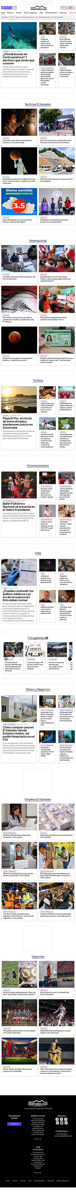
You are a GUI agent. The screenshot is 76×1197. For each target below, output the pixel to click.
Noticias (10, 13)
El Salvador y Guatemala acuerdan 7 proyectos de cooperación (54, 221)
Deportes (63, 13)
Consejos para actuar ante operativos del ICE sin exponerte (19, 278)
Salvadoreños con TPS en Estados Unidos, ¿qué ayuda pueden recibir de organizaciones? (55, 279)
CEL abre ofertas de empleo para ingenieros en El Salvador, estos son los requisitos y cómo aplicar (18, 916)
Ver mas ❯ (37, 1139)
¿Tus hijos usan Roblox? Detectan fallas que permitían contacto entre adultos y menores (66, 613)
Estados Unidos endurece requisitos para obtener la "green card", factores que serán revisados (56, 360)
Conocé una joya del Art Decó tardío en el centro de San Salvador (35, 665)
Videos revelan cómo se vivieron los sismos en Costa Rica (66, 73)
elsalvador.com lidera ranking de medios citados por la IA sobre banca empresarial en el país (47, 718)
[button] (70, 659)
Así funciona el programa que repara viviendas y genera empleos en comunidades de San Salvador (66, 753)
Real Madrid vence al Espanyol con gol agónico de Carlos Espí (55, 1032)
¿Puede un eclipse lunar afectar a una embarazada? (46, 579)
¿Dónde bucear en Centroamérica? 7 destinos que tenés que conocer (18, 58)
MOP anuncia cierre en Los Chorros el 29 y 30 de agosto (56, 180)
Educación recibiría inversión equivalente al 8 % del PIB (56, 836)
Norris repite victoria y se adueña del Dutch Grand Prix (54, 993)
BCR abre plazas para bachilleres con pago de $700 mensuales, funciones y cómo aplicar (55, 875)
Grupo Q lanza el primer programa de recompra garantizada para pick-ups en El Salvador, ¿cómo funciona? (47, 77)
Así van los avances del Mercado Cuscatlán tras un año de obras (56, 665)
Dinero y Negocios (63, 1181)
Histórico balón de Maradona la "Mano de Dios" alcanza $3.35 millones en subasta (19, 993)
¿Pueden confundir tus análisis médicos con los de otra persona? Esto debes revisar (18, 595)
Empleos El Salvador (29, 17)
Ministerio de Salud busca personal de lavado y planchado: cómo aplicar (18, 874)
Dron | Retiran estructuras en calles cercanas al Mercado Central (66, 43)
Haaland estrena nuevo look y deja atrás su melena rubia (47, 610)
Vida (41, 13)
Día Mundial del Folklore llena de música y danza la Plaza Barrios (66, 406)
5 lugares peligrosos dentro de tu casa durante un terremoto (47, 43)
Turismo (19, 13)
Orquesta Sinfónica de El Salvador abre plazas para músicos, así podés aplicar (55, 915)
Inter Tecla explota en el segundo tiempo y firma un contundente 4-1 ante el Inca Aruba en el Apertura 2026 (56, 1071)
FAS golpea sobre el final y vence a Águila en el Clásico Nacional (19, 1032)
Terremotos (5, 17)
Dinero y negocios (30, 13)
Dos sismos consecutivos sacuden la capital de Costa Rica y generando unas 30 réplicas (18, 319)
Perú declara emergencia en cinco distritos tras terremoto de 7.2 (53, 318)
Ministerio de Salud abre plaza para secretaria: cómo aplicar (17, 836)
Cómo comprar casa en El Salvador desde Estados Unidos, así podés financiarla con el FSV (19, 733)
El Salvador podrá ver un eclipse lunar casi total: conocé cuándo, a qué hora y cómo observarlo (19, 181)
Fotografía (9, 659)
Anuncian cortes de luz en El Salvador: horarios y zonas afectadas (17, 141)
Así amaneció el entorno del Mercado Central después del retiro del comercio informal (13, 666)
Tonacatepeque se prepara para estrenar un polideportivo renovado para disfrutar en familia (66, 440)
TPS (12, 17)
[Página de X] (61, 1120)
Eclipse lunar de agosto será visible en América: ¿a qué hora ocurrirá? (18, 359)
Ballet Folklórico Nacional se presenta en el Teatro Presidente (19, 506)
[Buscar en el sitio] (15, 7)
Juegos (18, 17)
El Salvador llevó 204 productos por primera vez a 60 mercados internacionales (66, 716)
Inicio (3, 12)
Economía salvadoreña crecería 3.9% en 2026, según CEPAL (47, 751)
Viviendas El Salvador (44, 17)
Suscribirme (14, 1124)
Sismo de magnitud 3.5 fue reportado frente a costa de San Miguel (17, 221)
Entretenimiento (51, 13)
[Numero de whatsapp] (57, 1124)
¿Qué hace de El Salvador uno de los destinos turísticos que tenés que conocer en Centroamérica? (47, 440)
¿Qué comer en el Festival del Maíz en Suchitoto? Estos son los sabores (47, 407)
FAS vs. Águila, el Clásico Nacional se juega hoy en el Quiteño (17, 1070)
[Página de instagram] (65, 1120)
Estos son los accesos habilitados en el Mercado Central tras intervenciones (55, 141)
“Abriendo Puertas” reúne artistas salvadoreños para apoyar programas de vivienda (65, 528)
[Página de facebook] (57, 1120)
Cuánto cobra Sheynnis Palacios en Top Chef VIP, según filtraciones (47, 526)
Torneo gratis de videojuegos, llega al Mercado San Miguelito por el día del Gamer (66, 494)
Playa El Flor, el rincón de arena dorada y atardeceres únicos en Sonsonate (18, 422)
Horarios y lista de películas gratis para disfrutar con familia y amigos (47, 493)
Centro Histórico (58, 17)
